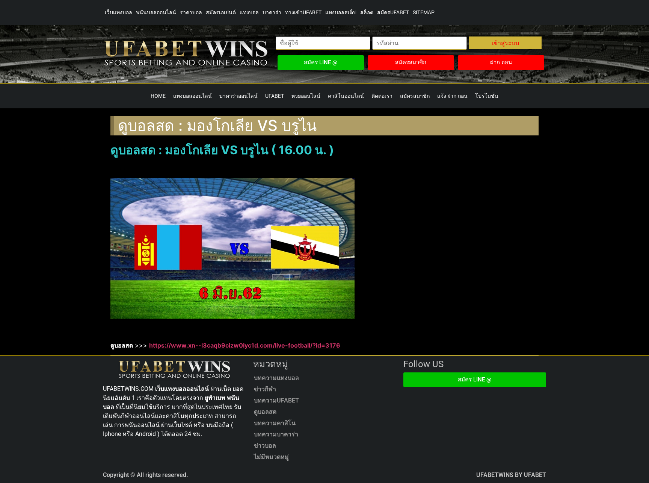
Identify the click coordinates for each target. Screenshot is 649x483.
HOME (158, 96)
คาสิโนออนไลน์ (346, 96)
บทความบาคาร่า (276, 434)
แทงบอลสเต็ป (340, 12)
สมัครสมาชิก (415, 96)
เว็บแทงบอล (118, 12)
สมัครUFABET (393, 12)
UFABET (274, 96)
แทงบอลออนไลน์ (192, 96)
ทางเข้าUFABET (303, 12)
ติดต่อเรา (381, 96)
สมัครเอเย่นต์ (221, 12)
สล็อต (366, 12)
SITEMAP (424, 12)
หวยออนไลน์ (305, 96)
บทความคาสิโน (275, 423)
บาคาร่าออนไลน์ (238, 96)
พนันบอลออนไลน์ (156, 12)
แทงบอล (249, 12)
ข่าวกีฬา (265, 389)
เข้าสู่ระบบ (505, 43)
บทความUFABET (276, 400)
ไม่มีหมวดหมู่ (271, 456)
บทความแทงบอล (276, 377)
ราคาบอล (191, 12)
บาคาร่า (272, 12)
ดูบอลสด (265, 411)
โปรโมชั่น (486, 96)
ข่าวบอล (265, 445)
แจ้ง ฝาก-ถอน (452, 96)
